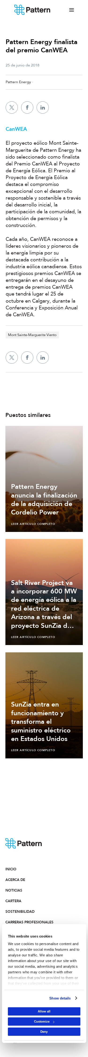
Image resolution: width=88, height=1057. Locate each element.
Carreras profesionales (24, 922)
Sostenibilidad (19, 911)
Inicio (10, 869)
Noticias (13, 890)
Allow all (44, 1011)
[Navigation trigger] (71, 10)
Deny (44, 1031)
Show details (60, 998)
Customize (42, 1021)
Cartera (13, 901)
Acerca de (15, 880)
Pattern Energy (32, 10)
